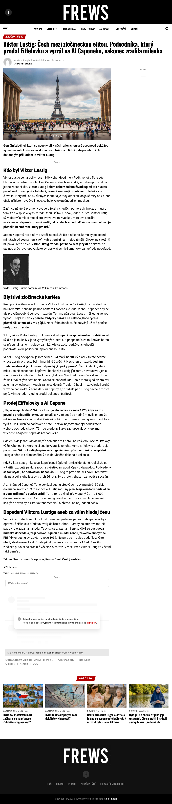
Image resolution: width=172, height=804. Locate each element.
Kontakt (60, 784)
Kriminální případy (27, 573)
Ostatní (134, 28)
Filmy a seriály (69, 28)
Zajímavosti (105, 28)
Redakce (72, 784)
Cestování (121, 28)
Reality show (88, 28)
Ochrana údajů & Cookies (112, 784)
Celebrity (52, 28)
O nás (49, 784)
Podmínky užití (88, 784)
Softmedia (111, 798)
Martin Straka (24, 63)
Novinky (38, 28)
